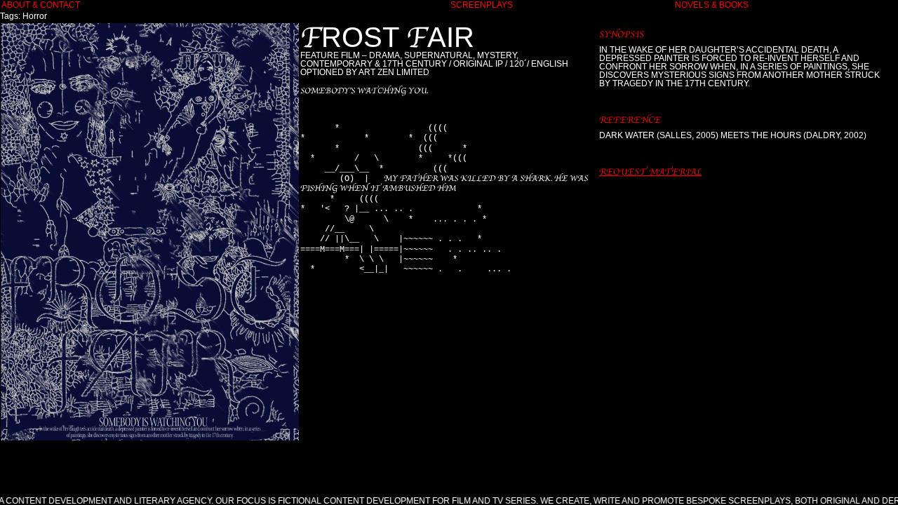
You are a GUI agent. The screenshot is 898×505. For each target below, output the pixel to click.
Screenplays (481, 5)
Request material (650, 171)
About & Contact (40, 5)
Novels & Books (712, 5)
